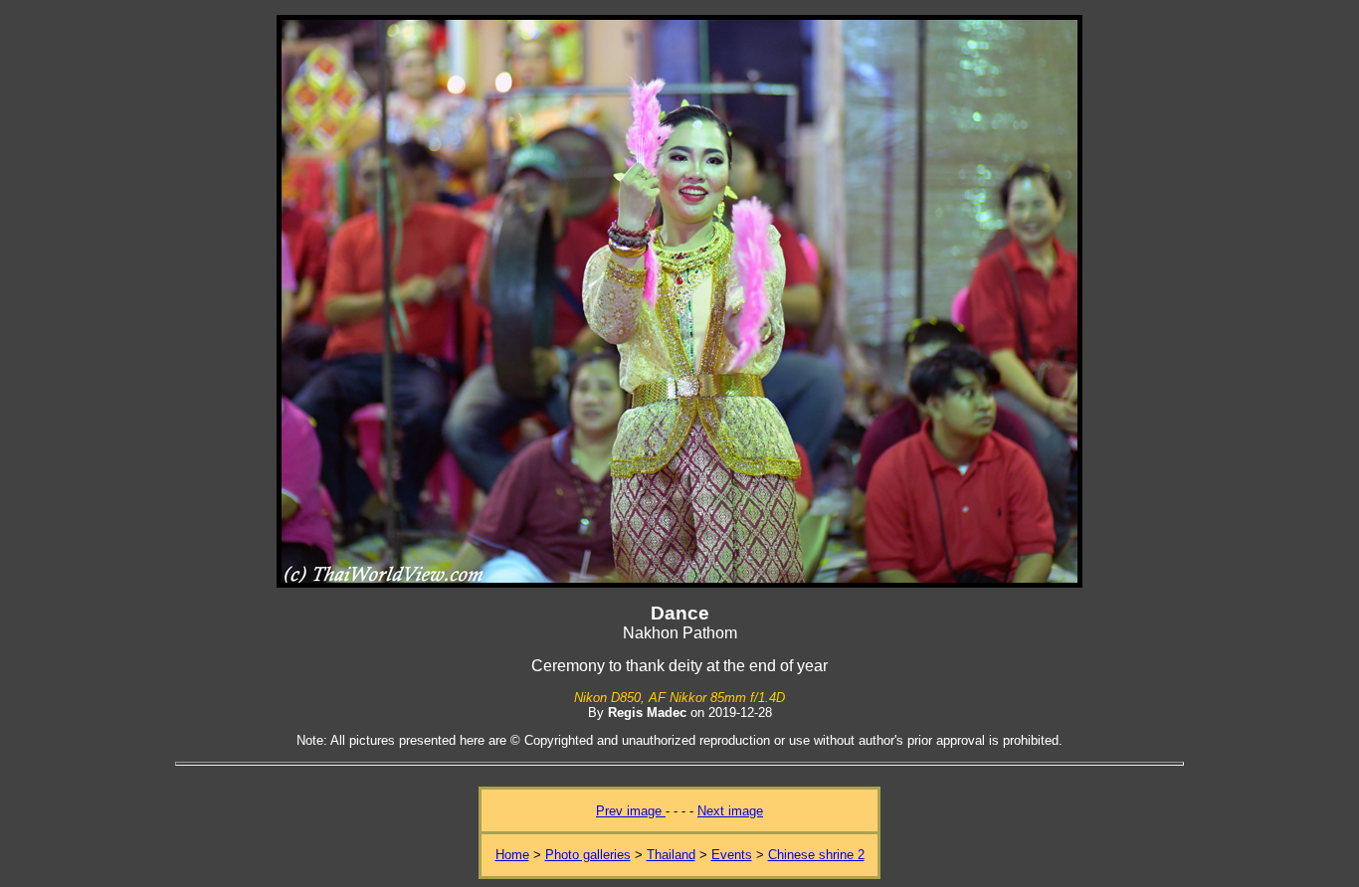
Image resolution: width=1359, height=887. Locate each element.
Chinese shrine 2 (816, 854)
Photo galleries (588, 854)
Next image (730, 810)
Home (512, 854)
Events (731, 854)
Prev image (631, 810)
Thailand (671, 854)
